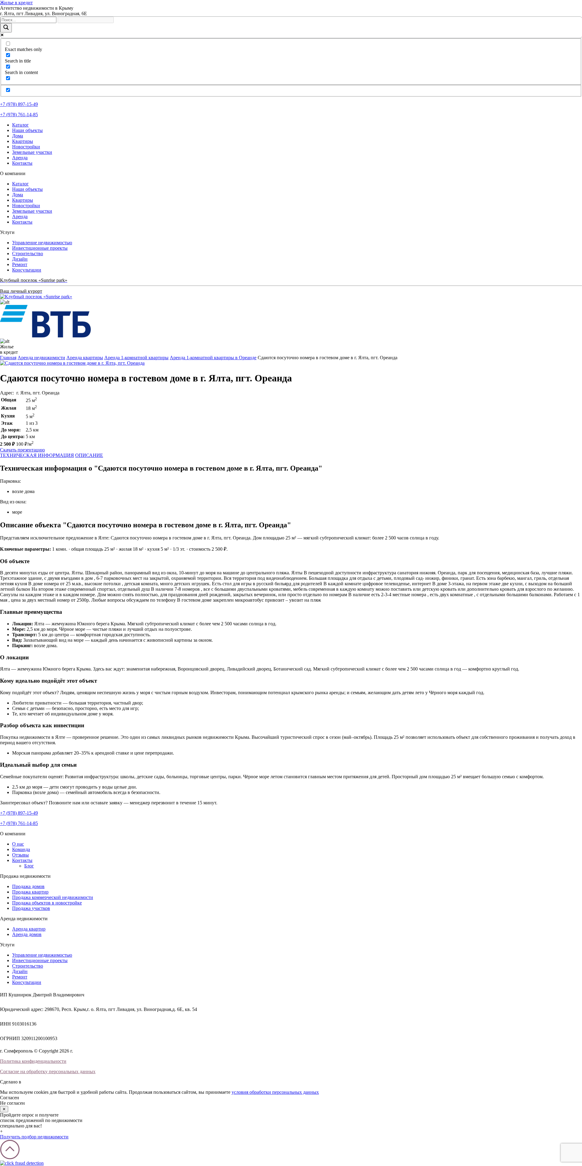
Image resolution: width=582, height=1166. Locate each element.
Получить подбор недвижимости (34, 1136)
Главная (8, 357)
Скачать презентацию (22, 449)
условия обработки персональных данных (275, 1092)
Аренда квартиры (84, 357)
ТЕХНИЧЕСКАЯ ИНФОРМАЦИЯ (37, 455)
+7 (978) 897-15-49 (19, 104)
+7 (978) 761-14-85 (19, 114)
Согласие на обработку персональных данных (47, 1071)
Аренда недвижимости (41, 357)
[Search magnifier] (6, 27)
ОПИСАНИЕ (89, 455)
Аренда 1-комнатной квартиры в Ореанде (213, 357)
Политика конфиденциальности (33, 1061)
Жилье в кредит (16, 2)
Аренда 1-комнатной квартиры (136, 357)
